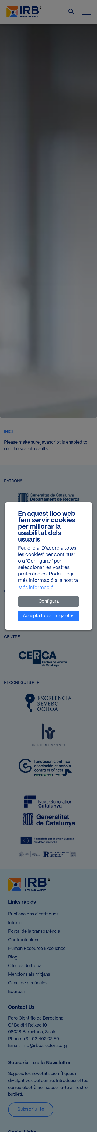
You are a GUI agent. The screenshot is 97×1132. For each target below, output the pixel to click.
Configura (49, 601)
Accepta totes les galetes (48, 616)
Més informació (36, 588)
